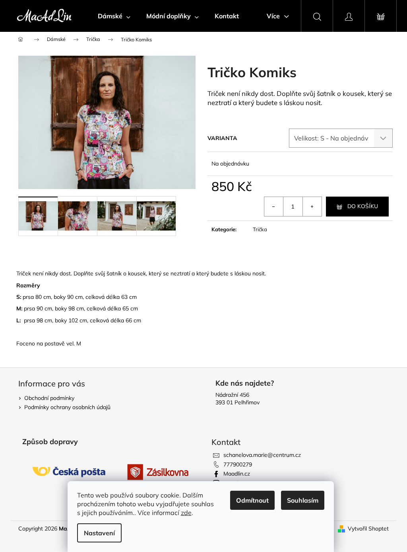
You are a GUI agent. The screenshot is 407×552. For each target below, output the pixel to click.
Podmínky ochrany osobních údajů (67, 407)
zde (186, 513)
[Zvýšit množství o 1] (312, 206)
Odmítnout (252, 500)
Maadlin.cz (236, 473)
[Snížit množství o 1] (273, 206)
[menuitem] (114, 16)
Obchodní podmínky (49, 398)
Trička (260, 229)
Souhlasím (302, 500)
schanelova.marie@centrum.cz (262, 454)
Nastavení (99, 533)
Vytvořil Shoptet (368, 528)
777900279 (237, 464)
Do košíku (362, 206)
